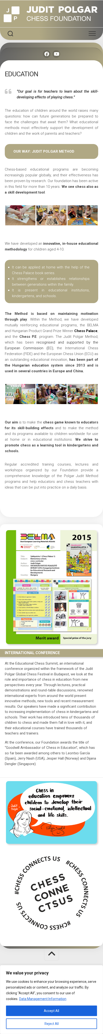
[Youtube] (56, 54)
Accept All (51, 1011)
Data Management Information (42, 999)
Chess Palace (85, 331)
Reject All (52, 1024)
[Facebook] (47, 54)
